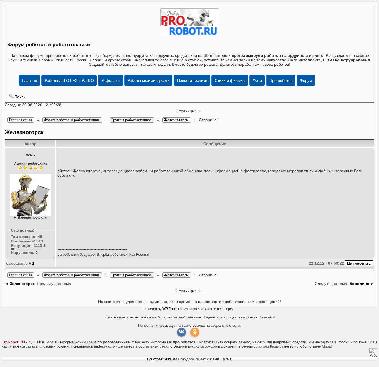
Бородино (359, 283)
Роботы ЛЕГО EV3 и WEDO (69, 80)
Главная (29, 80)
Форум (306, 80)
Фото (257, 80)
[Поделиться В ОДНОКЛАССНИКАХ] (194, 332)
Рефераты (110, 80)
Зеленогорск (22, 283)
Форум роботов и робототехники (49, 44)
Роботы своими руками (149, 80)
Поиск (19, 97)
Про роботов (280, 80)
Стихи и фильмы (230, 80)
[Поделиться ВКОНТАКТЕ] (181, 332)
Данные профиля (32, 217)
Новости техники (192, 80)
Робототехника (159, 359)
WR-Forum (169, 309)
